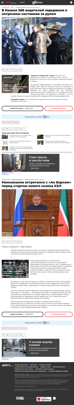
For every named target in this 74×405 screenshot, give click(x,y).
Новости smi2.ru (8, 172)
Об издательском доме (21, 364)
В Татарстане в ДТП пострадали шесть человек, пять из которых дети (20, 136)
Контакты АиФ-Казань (59, 367)
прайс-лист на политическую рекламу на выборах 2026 (30, 371)
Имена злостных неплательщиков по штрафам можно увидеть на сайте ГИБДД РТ (57, 142)
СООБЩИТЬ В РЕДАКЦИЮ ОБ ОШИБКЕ (58, 371)
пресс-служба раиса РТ (8, 237)
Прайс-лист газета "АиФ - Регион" (24, 369)
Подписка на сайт (45, 367)
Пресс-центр (33, 364)
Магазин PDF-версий (45, 364)
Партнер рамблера (30, 398)
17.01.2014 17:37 (5, 7)
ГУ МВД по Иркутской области (10, 65)
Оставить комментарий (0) (58, 108)
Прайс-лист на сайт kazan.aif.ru (44, 369)
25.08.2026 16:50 (6, 179)
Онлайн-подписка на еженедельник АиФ (26, 367)
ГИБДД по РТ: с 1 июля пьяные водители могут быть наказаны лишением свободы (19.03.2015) (21, 148)
